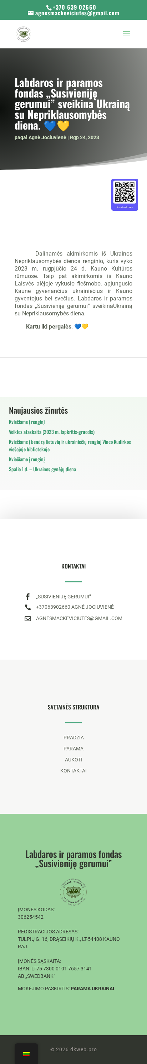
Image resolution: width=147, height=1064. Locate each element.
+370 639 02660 (74, 7)
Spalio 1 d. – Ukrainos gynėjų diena (42, 469)
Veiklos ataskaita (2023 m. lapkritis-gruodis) (52, 431)
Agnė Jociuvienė (47, 137)
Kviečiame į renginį (27, 421)
